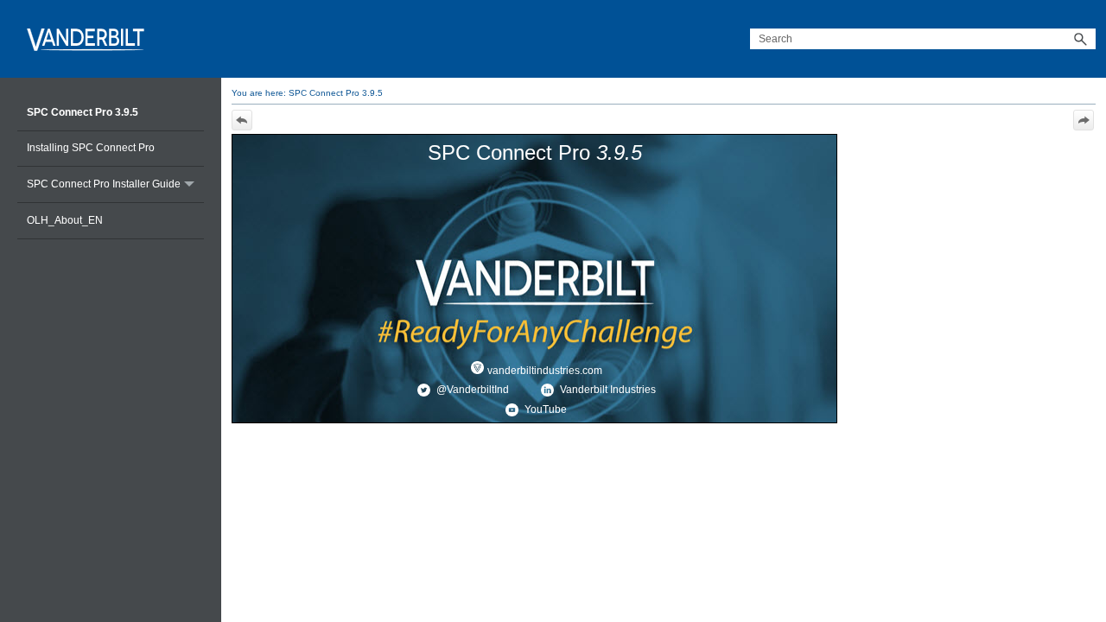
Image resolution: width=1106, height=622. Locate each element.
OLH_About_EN (65, 220)
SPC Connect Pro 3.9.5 (82, 112)
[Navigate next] (1083, 120)
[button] (1080, 39)
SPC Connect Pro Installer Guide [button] (104, 184)
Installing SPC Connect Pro (91, 148)
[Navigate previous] (242, 120)
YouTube (544, 409)
